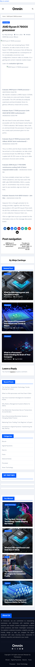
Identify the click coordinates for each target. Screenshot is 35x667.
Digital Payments (7, 446)
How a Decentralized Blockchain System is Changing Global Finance (15, 417)
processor (10, 37)
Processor (6, 22)
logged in (12, 372)
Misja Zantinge (8, 34)
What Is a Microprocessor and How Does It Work (16, 293)
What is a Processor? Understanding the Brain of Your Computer (17, 354)
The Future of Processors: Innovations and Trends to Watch (14, 323)
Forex (3, 454)
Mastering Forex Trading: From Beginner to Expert (17, 422)
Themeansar (17, 657)
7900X (28, 34)
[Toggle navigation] (3, 9)
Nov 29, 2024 (19, 328)
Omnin (17, 9)
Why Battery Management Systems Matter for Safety (15, 601)
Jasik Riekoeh (8, 359)
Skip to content (4, 1)
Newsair (26, 655)
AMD (4, 37)
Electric (4, 450)
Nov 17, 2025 (19, 297)
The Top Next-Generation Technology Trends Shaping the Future (16, 521)
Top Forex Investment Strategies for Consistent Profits (15, 574)
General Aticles (6, 459)
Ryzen (16, 37)
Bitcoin (4, 441)
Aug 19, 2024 (18, 359)
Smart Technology (7, 467)
